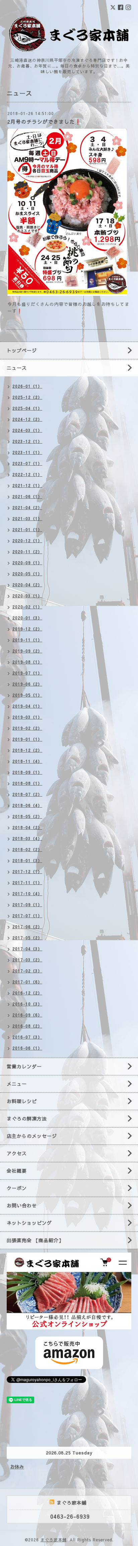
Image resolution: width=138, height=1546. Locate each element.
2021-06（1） (27, 496)
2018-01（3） (27, 860)
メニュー (17, 1083)
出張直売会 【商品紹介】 (35, 1240)
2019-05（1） (27, 695)
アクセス (17, 1153)
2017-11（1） (27, 882)
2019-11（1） (27, 639)
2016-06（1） (27, 1048)
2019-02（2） (27, 728)
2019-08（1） (27, 662)
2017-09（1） (27, 904)
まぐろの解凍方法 (27, 1118)
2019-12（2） (27, 628)
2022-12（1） (27, 474)
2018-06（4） (27, 805)
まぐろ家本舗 (54, 1539)
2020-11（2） (27, 551)
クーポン (17, 1188)
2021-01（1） (27, 529)
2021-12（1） (27, 485)
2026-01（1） (27, 386)
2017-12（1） (27, 871)
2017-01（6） (27, 981)
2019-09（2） (27, 650)
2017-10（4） (27, 893)
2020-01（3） (27, 617)
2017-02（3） (27, 970)
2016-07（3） (27, 1037)
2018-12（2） (27, 750)
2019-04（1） (27, 706)
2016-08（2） (27, 1026)
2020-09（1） (27, 562)
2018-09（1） (27, 772)
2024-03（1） (27, 430)
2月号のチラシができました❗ (44, 121)
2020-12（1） (27, 540)
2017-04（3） (27, 948)
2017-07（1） (27, 915)
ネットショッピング (29, 1222)
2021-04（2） (27, 507)
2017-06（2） (27, 926)
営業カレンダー (24, 1066)
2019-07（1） (27, 673)
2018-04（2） (27, 827)
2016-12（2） (27, 992)
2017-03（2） (27, 959)
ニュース (17, 367)
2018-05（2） (27, 816)
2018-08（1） (27, 783)
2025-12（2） (27, 397)
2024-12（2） (27, 419)
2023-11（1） (27, 452)
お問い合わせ (22, 1205)
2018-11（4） (27, 761)
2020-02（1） (27, 606)
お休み (17, 1467)
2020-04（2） (27, 584)
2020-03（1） (27, 595)
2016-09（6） (27, 1015)
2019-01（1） (27, 739)
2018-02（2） (27, 849)
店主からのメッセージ (32, 1136)
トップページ (22, 350)
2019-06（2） (27, 684)
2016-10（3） (27, 1003)
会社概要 (17, 1170)
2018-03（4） (27, 838)
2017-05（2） (27, 937)
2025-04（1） (27, 408)
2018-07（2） (27, 794)
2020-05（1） (27, 573)
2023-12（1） (27, 441)
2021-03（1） (27, 518)
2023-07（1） (27, 463)
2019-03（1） (27, 717)
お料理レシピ (22, 1101)
